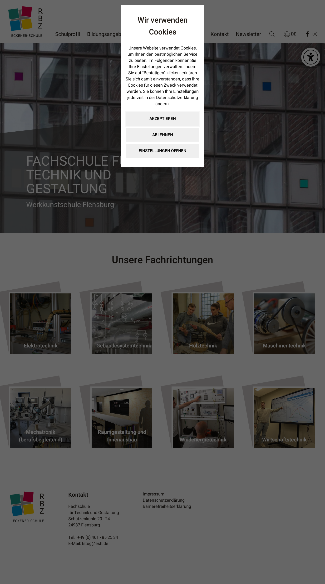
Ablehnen (162, 135)
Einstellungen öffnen (162, 151)
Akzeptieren (162, 119)
